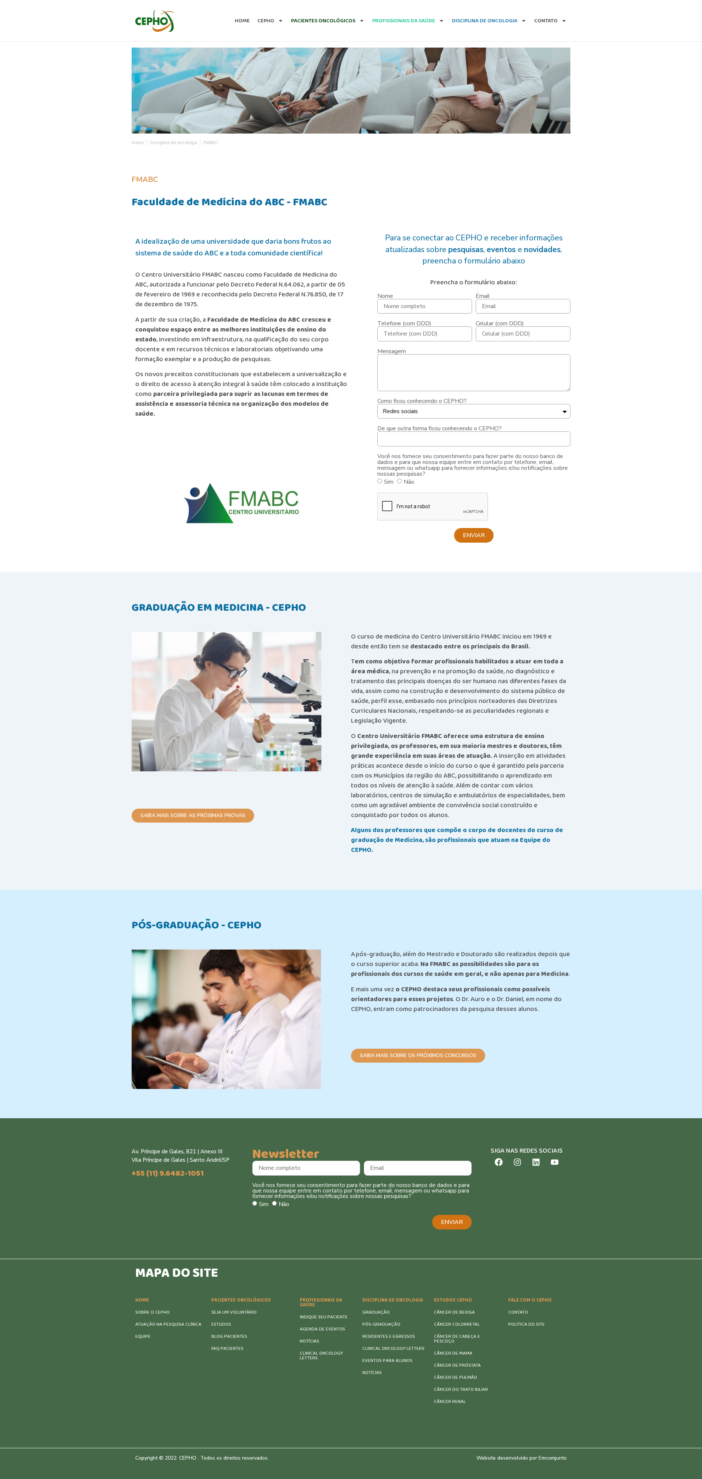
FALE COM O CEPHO (530, 1300)
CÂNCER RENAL (450, 1401)
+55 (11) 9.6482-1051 (168, 1173)
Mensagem (391, 351)
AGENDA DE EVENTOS (322, 1329)
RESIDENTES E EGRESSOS (388, 1336)
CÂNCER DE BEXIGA (454, 1312)
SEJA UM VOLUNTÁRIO (234, 1312)
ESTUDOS (221, 1324)
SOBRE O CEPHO (152, 1312)
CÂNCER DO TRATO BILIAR (461, 1389)
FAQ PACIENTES (227, 1348)
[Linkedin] (536, 1162)
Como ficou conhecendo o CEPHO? (422, 401)
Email (483, 296)
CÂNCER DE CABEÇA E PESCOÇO (457, 1339)
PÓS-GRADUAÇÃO (381, 1324)
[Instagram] (517, 1162)
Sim (388, 482)
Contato (546, 20)
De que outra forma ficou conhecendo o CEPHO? (439, 428)
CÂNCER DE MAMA (453, 1353)
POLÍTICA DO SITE (526, 1324)
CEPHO (265, 20)
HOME (142, 1300)
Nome (385, 296)
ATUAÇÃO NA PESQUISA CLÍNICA (168, 1324)
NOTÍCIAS (309, 1341)
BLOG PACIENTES (229, 1336)
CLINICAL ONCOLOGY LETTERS (321, 1355)
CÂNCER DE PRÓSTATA (457, 1365)
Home (242, 20)
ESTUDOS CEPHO (453, 1300)
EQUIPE (143, 1336)
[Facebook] (499, 1162)
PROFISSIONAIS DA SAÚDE (321, 1302)
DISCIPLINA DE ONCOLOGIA (392, 1300)
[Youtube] (555, 1162)
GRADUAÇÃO (376, 1312)
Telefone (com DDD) (404, 323)
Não (409, 482)
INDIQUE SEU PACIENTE (324, 1317)
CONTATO (518, 1312)
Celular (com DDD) (500, 323)
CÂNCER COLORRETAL (457, 1324)
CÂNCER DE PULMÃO (455, 1377)
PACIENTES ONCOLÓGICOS (241, 1300)
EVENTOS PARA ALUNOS (387, 1360)
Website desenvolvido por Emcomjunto (521, 1457)
